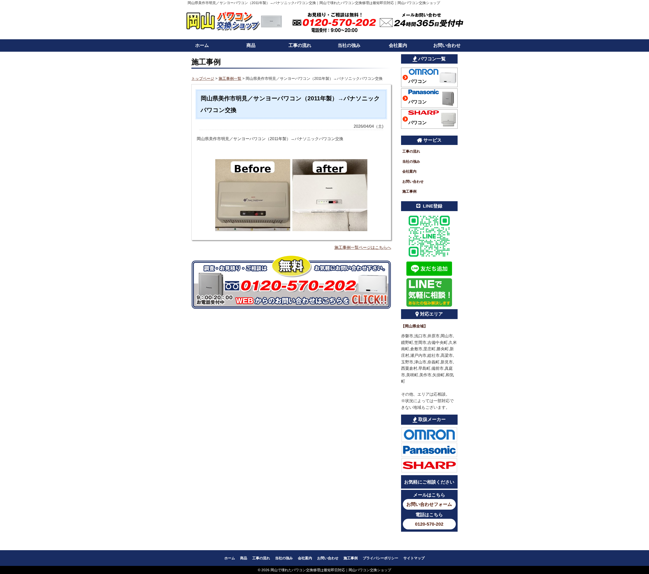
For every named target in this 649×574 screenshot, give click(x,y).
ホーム (202, 45)
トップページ (202, 78)
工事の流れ (300, 45)
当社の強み (349, 45)
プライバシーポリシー (380, 558)
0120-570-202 (429, 524)
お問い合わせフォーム (429, 504)
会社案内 (398, 45)
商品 (251, 45)
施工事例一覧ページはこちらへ (362, 247)
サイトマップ (414, 558)
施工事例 (409, 191)
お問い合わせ (447, 45)
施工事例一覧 (230, 78)
